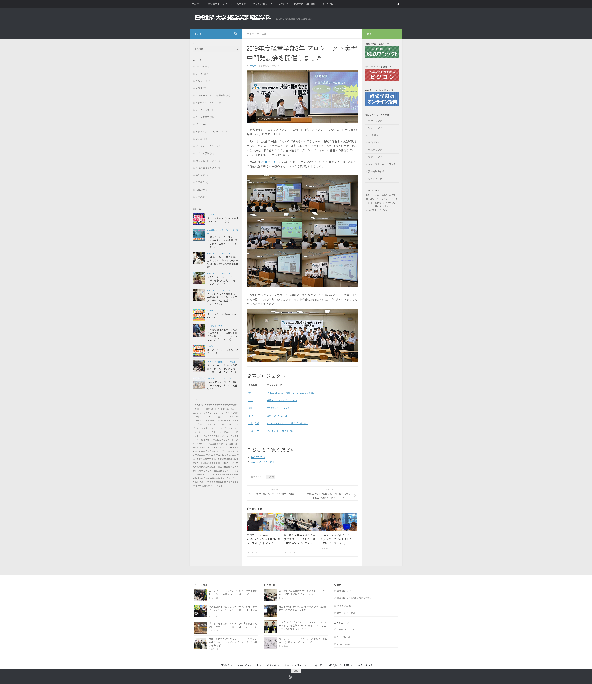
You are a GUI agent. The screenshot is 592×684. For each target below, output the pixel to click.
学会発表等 (227, 447)
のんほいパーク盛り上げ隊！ (281, 431)
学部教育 (200, 182)
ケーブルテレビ (200, 424)
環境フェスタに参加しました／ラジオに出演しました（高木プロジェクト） (336, 539)
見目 (250, 400)
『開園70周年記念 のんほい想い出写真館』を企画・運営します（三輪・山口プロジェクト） (233, 625)
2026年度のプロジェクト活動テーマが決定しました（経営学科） (222, 385)
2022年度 (221, 404)
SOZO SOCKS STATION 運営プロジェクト (287, 423)
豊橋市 (196, 482)
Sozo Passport (344, 643)
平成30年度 (217, 458)
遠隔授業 (206, 485)
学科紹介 (197, 4)
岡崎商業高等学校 (207, 451)
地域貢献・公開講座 (304, 4)
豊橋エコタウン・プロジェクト (282, 400)
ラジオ (223, 435)
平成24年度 (200, 455)
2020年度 (205, 404)
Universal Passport (346, 629)
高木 (250, 408)
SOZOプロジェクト (219, 4)
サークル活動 (202, 109)
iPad (219, 408)
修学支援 (241, 4)
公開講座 (212, 443)
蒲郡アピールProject (277, 415)
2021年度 (213, 404)
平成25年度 (211, 455)
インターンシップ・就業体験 (210, 95)
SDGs (223, 408)
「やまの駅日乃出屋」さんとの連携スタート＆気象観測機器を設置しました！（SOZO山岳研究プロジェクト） (222, 334)
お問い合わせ (329, 4)
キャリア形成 (233, 420)
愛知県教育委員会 (230, 458)
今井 (250, 392)
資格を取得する (376, 171)
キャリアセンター (218, 420)
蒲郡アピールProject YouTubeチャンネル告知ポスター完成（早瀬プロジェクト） (263, 541)
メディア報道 (202, 153)
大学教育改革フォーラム (210, 447)
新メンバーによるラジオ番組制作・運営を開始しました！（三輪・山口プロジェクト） (222, 368)
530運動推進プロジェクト (279, 408)
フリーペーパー (221, 428)
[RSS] (235, 34)
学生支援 (200, 175)
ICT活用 (199, 73)
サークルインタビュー (226, 424)
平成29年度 (206, 458)
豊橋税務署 (221, 482)
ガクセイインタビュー (207, 102)
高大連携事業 (217, 485)
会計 (205, 443)
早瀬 (250, 415)
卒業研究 (221, 443)
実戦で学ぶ (258, 457)
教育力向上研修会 (201, 462)
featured (200, 66)
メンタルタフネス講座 (209, 435)
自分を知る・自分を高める (382, 164)
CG (215, 408)
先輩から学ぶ (375, 156)
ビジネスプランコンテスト (209, 131)
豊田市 (198, 485)
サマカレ (211, 424)
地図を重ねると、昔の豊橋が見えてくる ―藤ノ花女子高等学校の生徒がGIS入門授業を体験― (222, 262)
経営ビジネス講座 (231, 470)
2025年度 (201, 408)
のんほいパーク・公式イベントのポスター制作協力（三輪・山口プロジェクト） (303, 640)
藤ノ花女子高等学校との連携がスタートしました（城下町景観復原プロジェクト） (299, 541)
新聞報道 (213, 462)
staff (253, 66)
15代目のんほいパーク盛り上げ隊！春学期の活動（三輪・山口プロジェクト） (222, 280)
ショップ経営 (202, 117)
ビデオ (198, 138)
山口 (257, 431)
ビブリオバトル (206, 428)
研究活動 (200, 196)
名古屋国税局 (231, 443)
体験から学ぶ (375, 149)
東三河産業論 (224, 466)
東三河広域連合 (210, 466)
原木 (250, 423)
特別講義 (218, 470)
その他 (198, 88)
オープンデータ (202, 420)
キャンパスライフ (263, 4)
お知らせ (200, 80)
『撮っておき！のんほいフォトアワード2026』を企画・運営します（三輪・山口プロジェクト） (222, 241)
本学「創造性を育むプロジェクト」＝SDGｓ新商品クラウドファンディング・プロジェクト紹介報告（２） (233, 642)
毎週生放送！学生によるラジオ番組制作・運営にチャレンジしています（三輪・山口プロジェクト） (233, 610)
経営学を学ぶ (375, 120)
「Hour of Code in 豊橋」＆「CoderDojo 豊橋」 (291, 392)
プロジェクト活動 (256, 34)
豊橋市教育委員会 (207, 482)
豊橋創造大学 (344, 591)
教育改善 (200, 189)
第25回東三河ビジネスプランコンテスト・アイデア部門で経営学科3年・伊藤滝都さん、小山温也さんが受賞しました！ (303, 625)
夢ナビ (196, 447)
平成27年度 (231, 455)
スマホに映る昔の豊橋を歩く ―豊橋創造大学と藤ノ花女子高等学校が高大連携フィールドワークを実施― (222, 298)
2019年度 (270, 476)
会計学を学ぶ (375, 127)
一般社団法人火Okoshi (209, 439)
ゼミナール (201, 124)
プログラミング (212, 431)
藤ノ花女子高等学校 (224, 474)
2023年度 (229, 404)
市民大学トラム (223, 451)
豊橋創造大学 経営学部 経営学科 (354, 598)
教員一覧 (284, 4)
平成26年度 (221, 455)
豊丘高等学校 (203, 478)
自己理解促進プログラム (204, 474)
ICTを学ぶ (373, 135)
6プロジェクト (270, 162)
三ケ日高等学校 (226, 439)
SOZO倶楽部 (343, 636)
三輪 (250, 431)
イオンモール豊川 (214, 416)
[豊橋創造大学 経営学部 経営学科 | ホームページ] (232, 17)
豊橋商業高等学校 (229, 478)
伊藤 (257, 423)
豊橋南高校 (215, 478)
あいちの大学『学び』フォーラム (214, 412)
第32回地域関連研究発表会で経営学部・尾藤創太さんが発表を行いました (303, 608)
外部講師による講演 (205, 167)
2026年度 (209, 408)
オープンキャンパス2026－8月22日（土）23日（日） (223, 220)
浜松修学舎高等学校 (204, 470)
